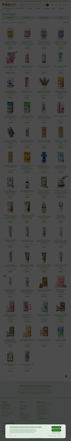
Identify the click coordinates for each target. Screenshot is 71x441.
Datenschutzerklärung (52, 435)
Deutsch (11, 435)
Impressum (59, 435)
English (15, 435)
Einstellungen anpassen (56, 432)
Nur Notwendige (56, 430)
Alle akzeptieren (56, 427)
